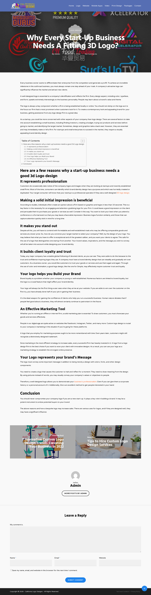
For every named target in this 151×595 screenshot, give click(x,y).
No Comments (91, 54)
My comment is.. (16, 525)
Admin (57, 54)
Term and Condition (123, 591)
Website (102, 558)
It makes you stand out (35, 151)
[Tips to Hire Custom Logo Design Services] (108, 441)
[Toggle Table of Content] (81, 141)
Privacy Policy (135, 591)
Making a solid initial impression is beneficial (43, 149)
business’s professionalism (85, 382)
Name (13, 558)
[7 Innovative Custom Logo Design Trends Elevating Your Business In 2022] (43, 441)
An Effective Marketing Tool (37, 159)
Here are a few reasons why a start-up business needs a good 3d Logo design (53, 144)
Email (57, 558)
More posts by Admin (75, 493)
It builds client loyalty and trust (38, 154)
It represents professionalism (37, 147)
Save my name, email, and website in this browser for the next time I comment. (44, 570)
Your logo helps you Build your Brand (40, 156)
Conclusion (27, 164)
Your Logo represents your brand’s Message (43, 161)
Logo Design (75, 30)
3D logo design (123, 193)
